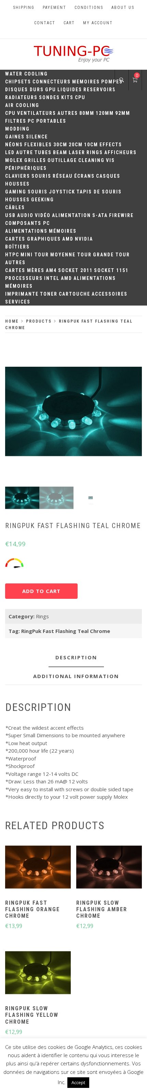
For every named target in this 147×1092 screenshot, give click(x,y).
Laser (77, 152)
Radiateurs (21, 97)
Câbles (15, 207)
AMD (68, 239)
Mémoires (63, 231)
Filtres (15, 121)
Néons (14, 144)
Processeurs (24, 278)
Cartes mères (24, 270)
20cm (76, 144)
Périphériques (26, 168)
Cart (69, 23)
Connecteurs (51, 81)
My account (98, 23)
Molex (14, 160)
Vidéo (43, 215)
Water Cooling (26, 74)
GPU (50, 89)
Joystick (62, 191)
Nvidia (84, 239)
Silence (37, 136)
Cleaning (91, 160)
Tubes (43, 152)
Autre (24, 152)
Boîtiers (17, 247)
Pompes (112, 81)
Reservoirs (99, 89)
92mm (122, 113)
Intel (51, 278)
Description (76, 657)
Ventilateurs (36, 113)
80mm (86, 113)
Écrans (84, 176)
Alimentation (71, 215)
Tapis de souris (99, 191)
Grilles (35, 160)
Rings (94, 152)
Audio (25, 215)
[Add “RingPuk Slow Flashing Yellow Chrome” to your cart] (38, 973)
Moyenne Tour (71, 254)
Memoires (86, 81)
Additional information (76, 676)
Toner (48, 294)
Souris (41, 176)
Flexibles (38, 144)
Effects (110, 144)
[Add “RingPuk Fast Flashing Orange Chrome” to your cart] (38, 868)
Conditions (89, 7)
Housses (17, 184)
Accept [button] (78, 1082)
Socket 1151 (111, 270)
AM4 (51, 270)
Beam (60, 152)
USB (10, 215)
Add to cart (41, 591)
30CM (60, 144)
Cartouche (74, 294)
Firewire (121, 215)
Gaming (15, 191)
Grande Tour (111, 254)
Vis (110, 160)
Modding (17, 129)
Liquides (69, 89)
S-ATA (100, 215)
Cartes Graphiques (33, 239)
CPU (80, 97)
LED (10, 152)
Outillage (62, 160)
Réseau (63, 176)
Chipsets (18, 81)
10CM (91, 144)
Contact (44, 23)
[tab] (76, 657)
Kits (67, 97)
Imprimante (22, 294)
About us (122, 7)
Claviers (17, 176)
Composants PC (27, 223)
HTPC (12, 254)
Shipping (24, 7)
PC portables (47, 121)
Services (17, 302)
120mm (105, 113)
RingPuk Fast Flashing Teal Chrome (65, 631)
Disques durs (24, 89)
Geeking (42, 199)
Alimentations (26, 231)
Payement (54, 7)
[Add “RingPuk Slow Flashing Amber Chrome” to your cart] (109, 868)
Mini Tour (35, 254)
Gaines (15, 136)
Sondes (49, 97)
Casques (108, 176)
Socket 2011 (75, 270)
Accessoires (110, 294)
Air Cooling (22, 105)
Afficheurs (120, 152)
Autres (67, 113)
